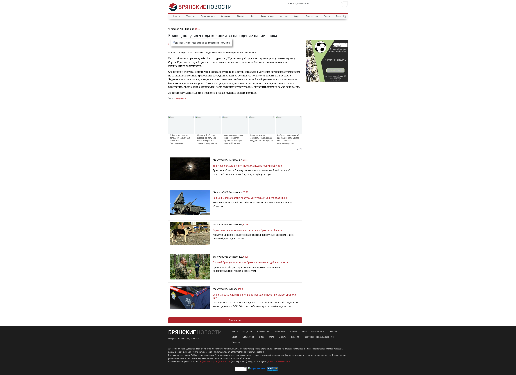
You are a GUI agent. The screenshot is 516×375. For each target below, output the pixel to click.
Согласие (236, 342)
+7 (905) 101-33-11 (223, 361)
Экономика (226, 16)
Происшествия (208, 16)
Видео (327, 16)
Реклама (295, 337)
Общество (190, 16)
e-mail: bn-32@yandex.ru (279, 361)
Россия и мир (267, 16)
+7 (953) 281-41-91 (207, 361)
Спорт (297, 16)
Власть (176, 16)
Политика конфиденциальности (319, 337)
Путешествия (312, 16)
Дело (253, 16)
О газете (282, 337)
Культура (284, 16)
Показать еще (235, 320)
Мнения (240, 16)
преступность (180, 98)
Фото (271, 337)
